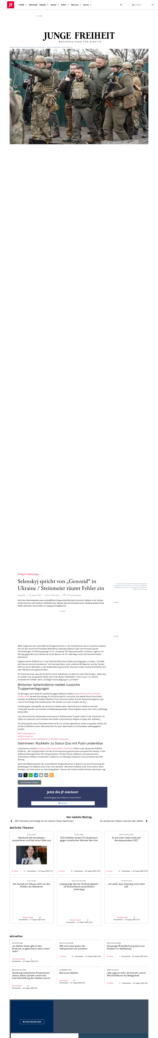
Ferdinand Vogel (27, 917)
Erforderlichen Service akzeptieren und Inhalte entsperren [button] (43, 739)
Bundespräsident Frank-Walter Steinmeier (54, 748)
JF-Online (14, 871)
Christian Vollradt (75, 920)
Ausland (21, 595)
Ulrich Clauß (63, 980)
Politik (21, 5)
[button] (121, 4)
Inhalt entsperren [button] (25, 736)
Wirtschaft (33, 5)
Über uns (74, 5)
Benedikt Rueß (122, 917)
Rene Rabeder (17, 986)
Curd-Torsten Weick (18, 959)
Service (86, 5)
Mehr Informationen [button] (26, 733)
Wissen (53, 5)
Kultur (63, 5)
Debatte (42, 5)
